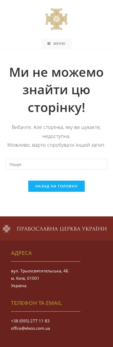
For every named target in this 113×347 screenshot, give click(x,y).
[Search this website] (57, 163)
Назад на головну (56, 186)
